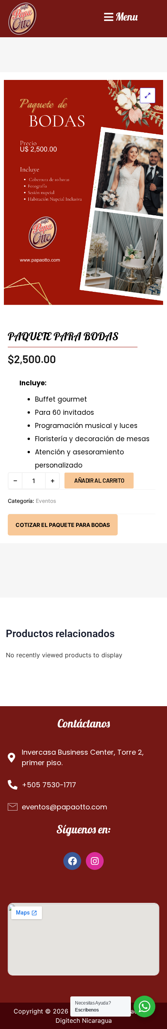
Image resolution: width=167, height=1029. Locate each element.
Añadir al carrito (99, 480)
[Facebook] (72, 861)
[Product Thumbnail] (147, 95)
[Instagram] (95, 861)
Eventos (46, 500)
